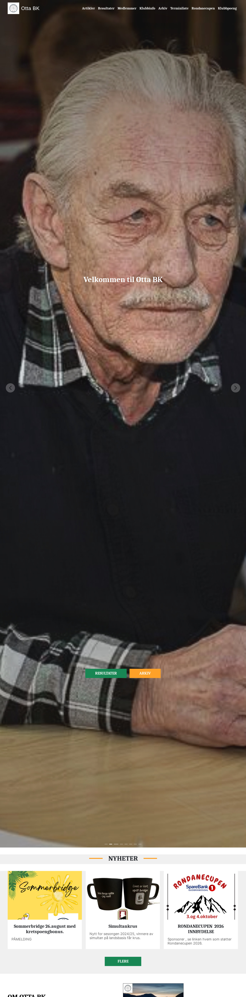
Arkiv (162, 8)
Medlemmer (127, 8)
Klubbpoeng (227, 8)
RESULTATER (106, 673)
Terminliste (179, 8)
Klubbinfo (147, 8)
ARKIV (145, 673)
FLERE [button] (123, 961)
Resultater (106, 8)
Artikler (88, 8)
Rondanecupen (203, 8)
